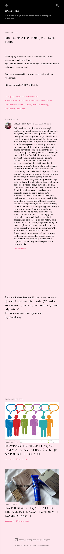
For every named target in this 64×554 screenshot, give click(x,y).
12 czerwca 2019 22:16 (42, 124)
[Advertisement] (32, 358)
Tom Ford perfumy (40, 105)
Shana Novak (43, 545)
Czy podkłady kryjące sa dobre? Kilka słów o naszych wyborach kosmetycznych (31, 512)
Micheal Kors (46, 100)
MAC (38, 100)
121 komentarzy (23, 459)
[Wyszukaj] (57, 5)
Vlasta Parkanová (23, 123)
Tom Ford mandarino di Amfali (18, 105)
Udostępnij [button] (9, 96)
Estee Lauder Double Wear (24, 100)
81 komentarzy (22, 521)
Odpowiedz (20, 248)
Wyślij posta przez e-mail (27, 96)
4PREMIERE (12, 10)
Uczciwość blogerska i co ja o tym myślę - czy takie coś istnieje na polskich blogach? (31, 450)
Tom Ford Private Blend (15, 109)
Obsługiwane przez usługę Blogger (34, 540)
